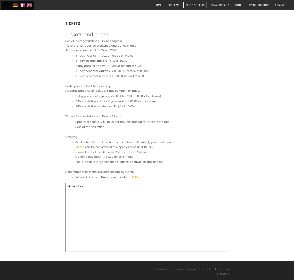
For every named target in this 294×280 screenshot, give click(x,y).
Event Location (259, 4)
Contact (280, 4)
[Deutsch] (15, 5)
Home (158, 4)
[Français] (22, 5)
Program (173, 4)
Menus (80, 147)
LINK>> (135, 177)
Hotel (239, 4)
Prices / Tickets (195, 4)
